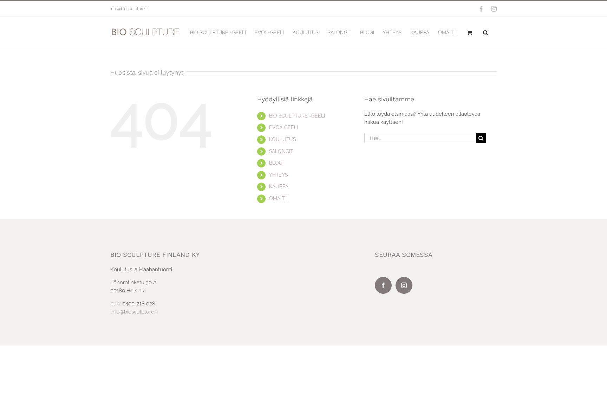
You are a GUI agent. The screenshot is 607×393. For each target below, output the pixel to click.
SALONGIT (281, 151)
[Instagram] (404, 285)
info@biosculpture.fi (129, 8)
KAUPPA (278, 186)
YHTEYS (278, 175)
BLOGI (276, 163)
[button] (485, 32)
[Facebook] (383, 285)
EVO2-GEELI (283, 127)
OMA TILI (279, 198)
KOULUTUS (282, 139)
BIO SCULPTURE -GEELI (297, 116)
